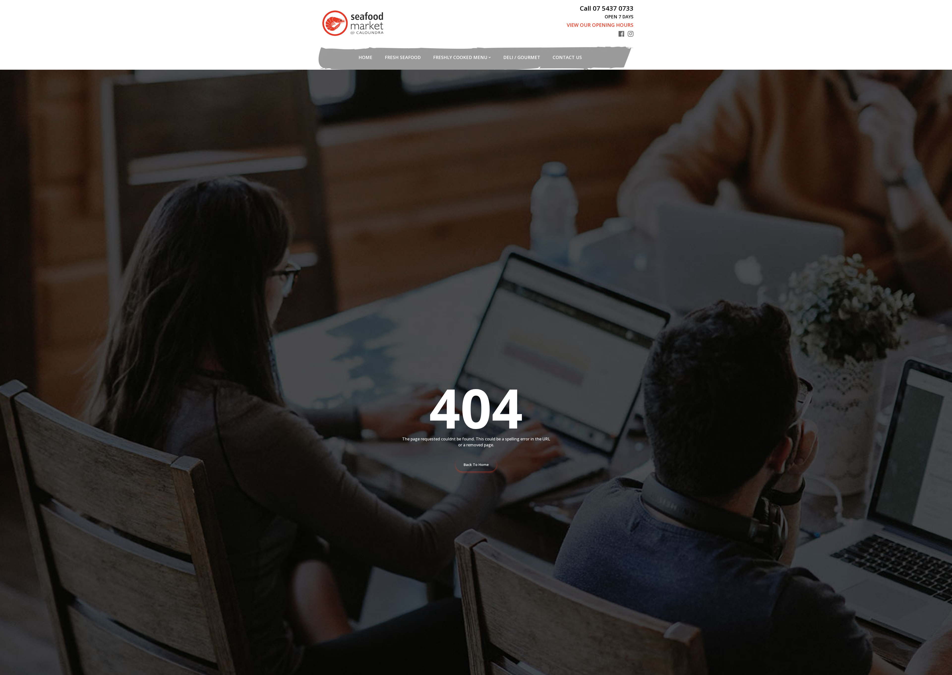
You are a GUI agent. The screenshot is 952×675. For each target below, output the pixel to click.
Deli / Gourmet (521, 57)
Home (365, 57)
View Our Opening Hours (600, 25)
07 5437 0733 (613, 8)
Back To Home (476, 464)
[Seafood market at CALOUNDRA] (353, 23)
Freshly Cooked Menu (460, 57)
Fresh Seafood (403, 57)
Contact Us (567, 57)
